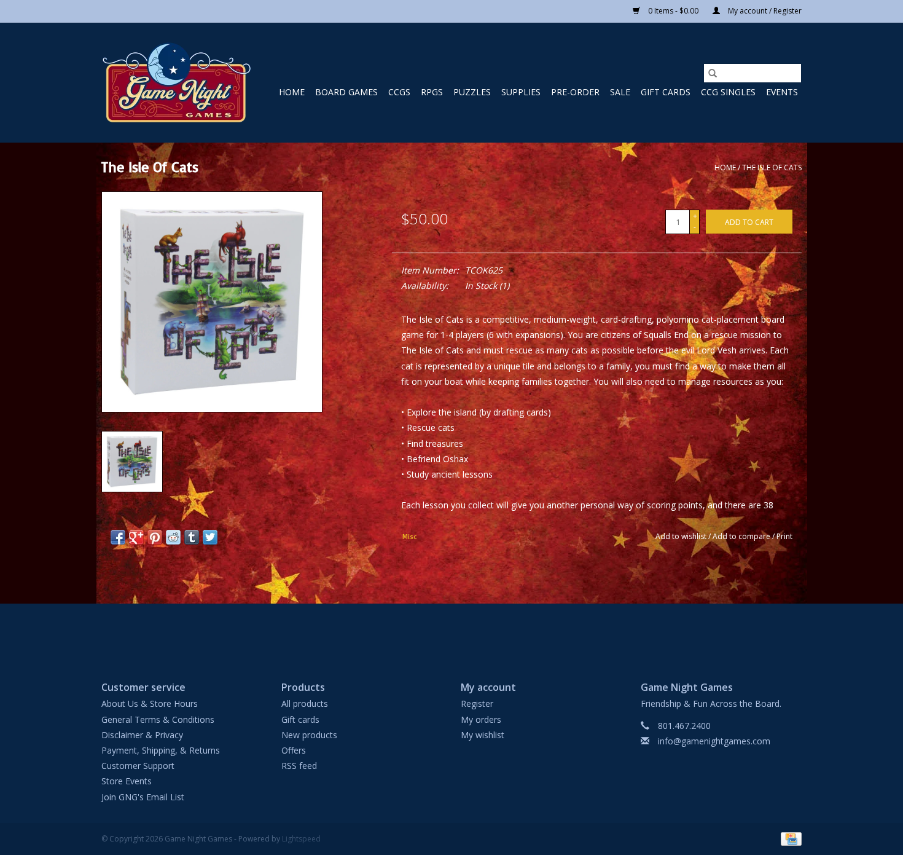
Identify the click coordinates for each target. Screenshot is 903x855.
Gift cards (665, 92)
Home (292, 92)
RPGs (432, 92)
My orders (481, 719)
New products (309, 735)
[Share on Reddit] (173, 537)
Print (784, 536)
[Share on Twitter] (210, 537)
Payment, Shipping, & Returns (160, 750)
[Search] (712, 73)
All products (304, 703)
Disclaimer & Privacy (142, 735)
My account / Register (764, 11)
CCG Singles (728, 92)
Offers (293, 750)
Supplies (521, 92)
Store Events (126, 781)
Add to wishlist (681, 536)
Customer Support (137, 765)
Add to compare (742, 536)
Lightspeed (301, 838)
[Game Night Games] (176, 82)
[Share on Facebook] (118, 537)
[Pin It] (154, 537)
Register (477, 703)
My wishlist (482, 735)
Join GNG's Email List (142, 797)
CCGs (399, 92)
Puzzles (472, 92)
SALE (620, 92)
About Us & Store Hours (149, 703)
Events (782, 92)
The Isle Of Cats (772, 167)
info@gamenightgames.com (714, 741)
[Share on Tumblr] (191, 537)
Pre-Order (575, 92)
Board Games (346, 92)
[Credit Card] (789, 838)
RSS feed (299, 765)
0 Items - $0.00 (673, 11)
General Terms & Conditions (157, 719)
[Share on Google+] (136, 537)
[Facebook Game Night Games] (451, 632)
